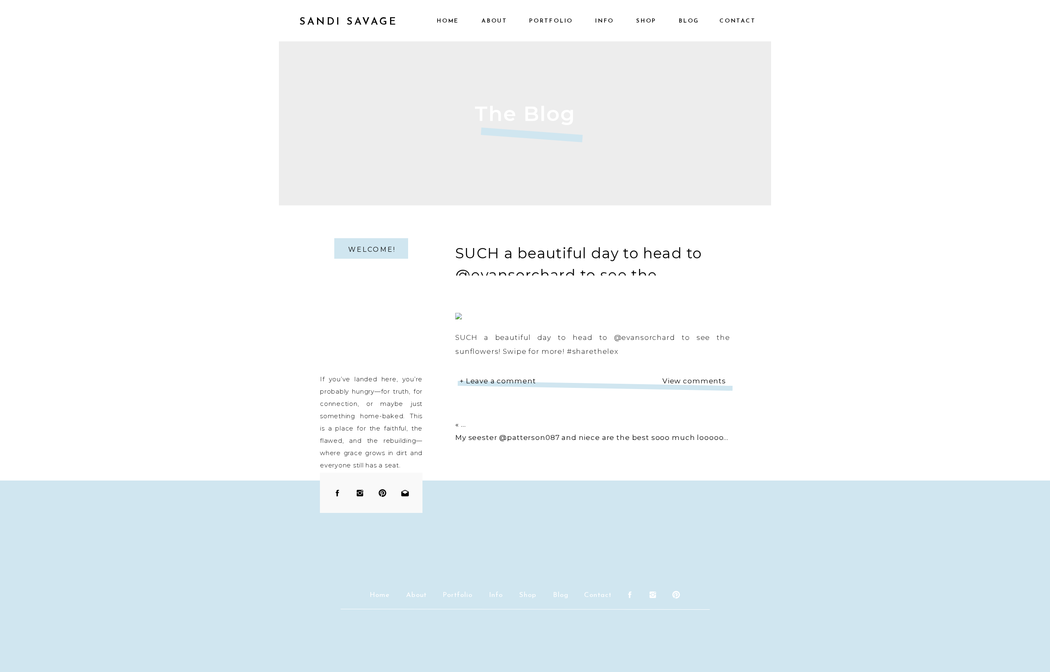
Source (468, 400)
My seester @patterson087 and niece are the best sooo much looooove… (596, 437)
